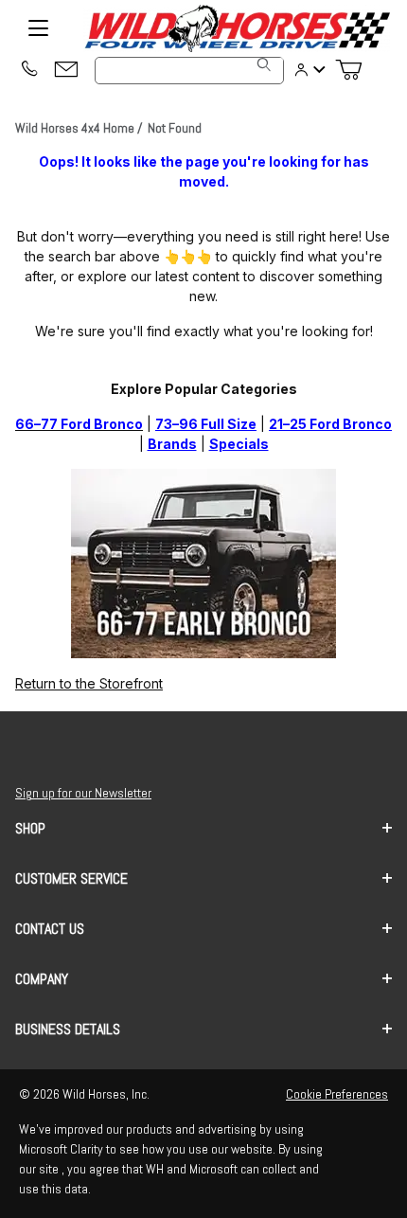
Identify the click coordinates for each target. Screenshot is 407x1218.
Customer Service (71, 878)
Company (41, 979)
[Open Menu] (37, 28)
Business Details (67, 1029)
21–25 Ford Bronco (330, 424)
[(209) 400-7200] (28, 70)
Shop (30, 828)
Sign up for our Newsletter (83, 792)
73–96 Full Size (206, 424)
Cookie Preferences (337, 1093)
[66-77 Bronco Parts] (203, 562)
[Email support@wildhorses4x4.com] (66, 70)
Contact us (49, 929)
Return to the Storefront (89, 683)
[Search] (264, 64)
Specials (239, 444)
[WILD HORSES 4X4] (236, 28)
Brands (172, 444)
